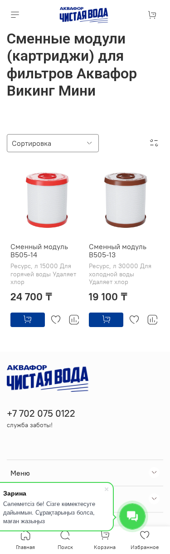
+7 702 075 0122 (41, 413)
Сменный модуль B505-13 (117, 250)
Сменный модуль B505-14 (39, 250)
